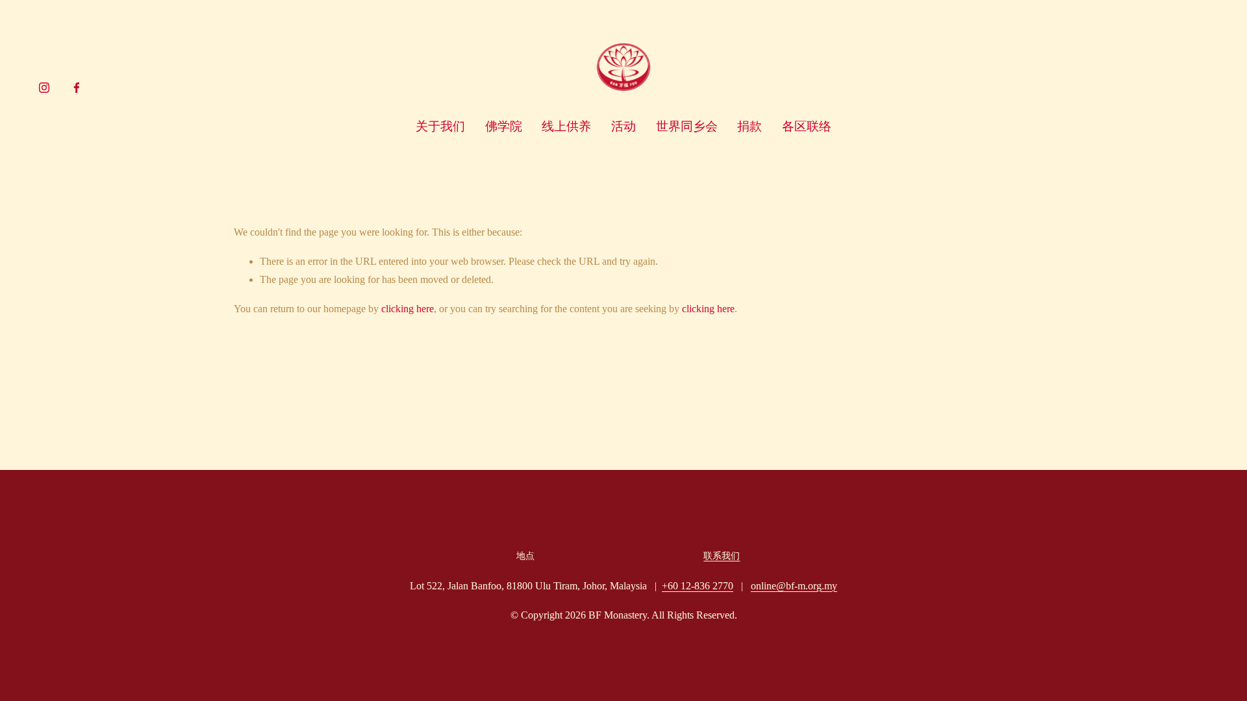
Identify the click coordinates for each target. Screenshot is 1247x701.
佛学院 (503, 126)
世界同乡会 (687, 126)
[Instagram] (44, 87)
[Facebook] (76, 87)
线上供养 (566, 126)
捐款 (749, 126)
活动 (623, 126)
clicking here (407, 308)
